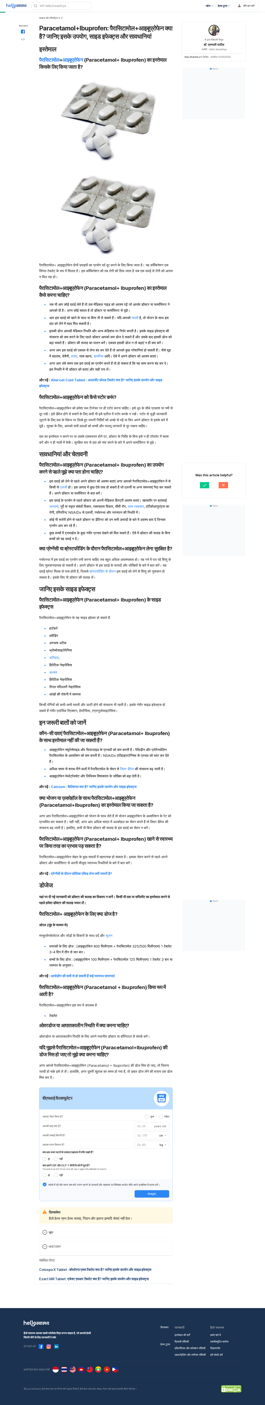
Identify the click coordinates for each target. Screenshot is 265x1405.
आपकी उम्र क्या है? (51, 1126)
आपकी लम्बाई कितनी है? (53, 1135)
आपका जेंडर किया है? (52, 1116)
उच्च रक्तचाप (136, 506)
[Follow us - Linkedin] (56, 1346)
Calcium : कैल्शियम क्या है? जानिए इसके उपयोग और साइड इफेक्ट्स (94, 787)
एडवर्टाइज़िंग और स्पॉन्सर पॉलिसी (190, 1354)
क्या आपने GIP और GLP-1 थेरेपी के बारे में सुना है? (66, 1165)
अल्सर (53, 672)
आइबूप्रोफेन (72, 60)
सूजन (109, 936)
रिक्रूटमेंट (215, 1348)
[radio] (147, 1117)
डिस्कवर (164, 1327)
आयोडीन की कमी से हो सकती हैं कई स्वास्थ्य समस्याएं (83, 976)
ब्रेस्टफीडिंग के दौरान (102, 571)
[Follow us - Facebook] (41, 1346)
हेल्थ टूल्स (165, 1344)
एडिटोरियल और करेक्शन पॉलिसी (190, 1348)
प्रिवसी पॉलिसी (182, 1341)
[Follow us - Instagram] (48, 1346)
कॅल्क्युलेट (152, 1193)
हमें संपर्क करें (216, 1354)
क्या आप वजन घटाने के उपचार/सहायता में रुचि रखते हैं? (68, 1152)
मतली (135, 318)
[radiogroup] (157, 1116)
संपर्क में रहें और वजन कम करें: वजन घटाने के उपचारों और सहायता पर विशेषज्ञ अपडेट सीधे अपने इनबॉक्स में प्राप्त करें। (104, 1184)
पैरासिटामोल (49, 60)
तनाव (74, 356)
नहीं (61, 1159)
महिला (166, 1116)
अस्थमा (53, 506)
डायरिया (98, 356)
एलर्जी (63, 487)
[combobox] (162, 1135)
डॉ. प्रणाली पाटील (214, 45)
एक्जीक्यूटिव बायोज (219, 1341)
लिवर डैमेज (127, 769)
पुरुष (152, 1116)
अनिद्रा (54, 658)
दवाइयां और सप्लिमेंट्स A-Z (51, 17)
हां (49, 1159)
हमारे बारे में (215, 1335)
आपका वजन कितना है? (53, 1144)
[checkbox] (44, 1184)
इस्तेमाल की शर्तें (182, 1335)
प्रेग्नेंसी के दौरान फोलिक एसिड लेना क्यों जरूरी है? (81, 874)
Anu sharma (191, 56)
